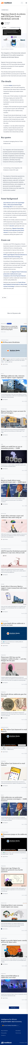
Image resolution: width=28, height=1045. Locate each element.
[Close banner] (19, 31)
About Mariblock (4, 1030)
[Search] (22, 3)
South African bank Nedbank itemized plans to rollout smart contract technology (15, 284)
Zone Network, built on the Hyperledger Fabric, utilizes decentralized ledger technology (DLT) (13, 204)
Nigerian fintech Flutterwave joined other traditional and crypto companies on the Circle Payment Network (15, 274)
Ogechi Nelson (5, 364)
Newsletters (18, 1030)
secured (12, 226)
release (10, 85)
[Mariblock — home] (6, 3)
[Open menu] (25, 3)
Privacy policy (4, 1033)
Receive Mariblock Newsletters (9, 1025)
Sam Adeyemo (7, 22)
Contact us (3, 1035)
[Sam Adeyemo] (2, 23)
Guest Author (5, 928)
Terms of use (18, 1033)
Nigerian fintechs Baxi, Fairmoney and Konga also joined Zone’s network (13, 230)
